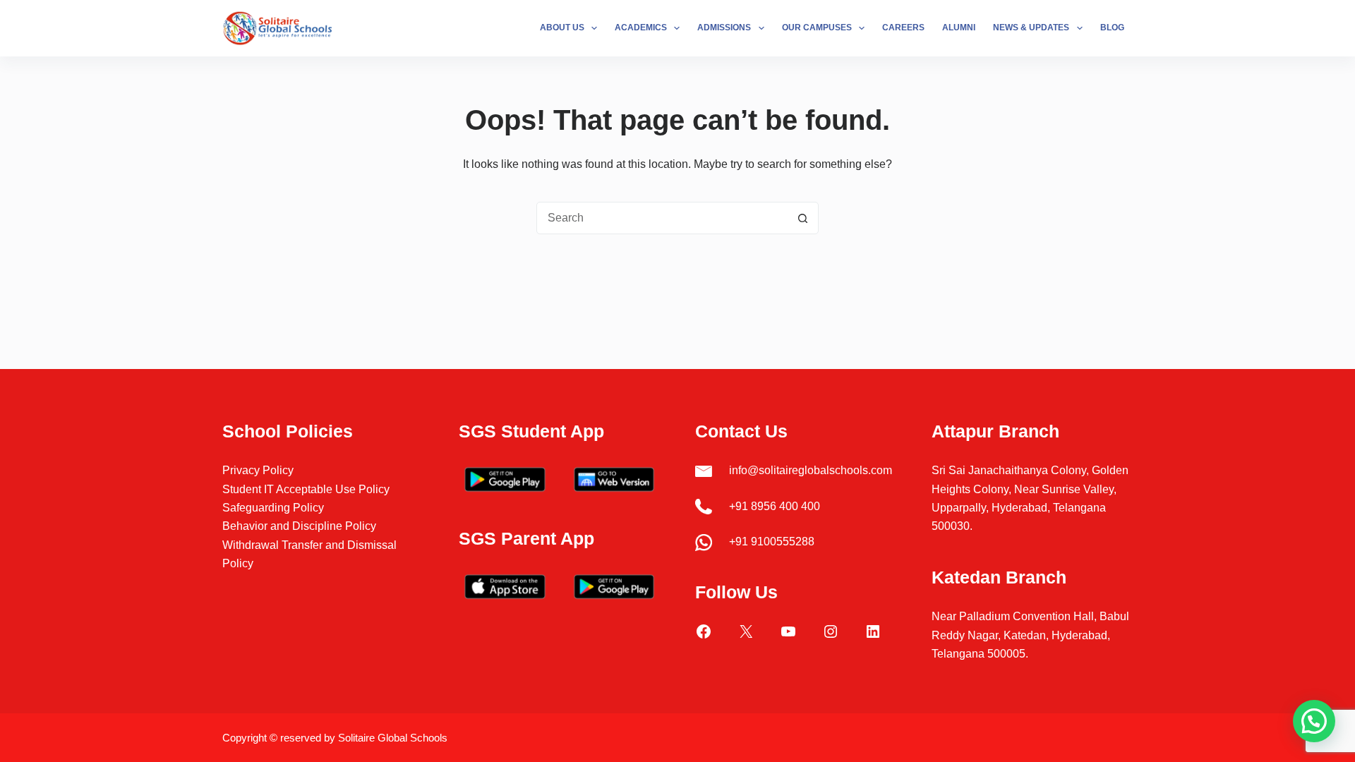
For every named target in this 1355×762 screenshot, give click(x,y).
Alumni (958, 27)
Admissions (724, 27)
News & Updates (1031, 27)
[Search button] (802, 218)
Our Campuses (817, 27)
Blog (1112, 27)
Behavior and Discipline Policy (299, 526)
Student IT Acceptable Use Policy (306, 489)
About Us (562, 27)
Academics (641, 27)
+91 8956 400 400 (774, 506)
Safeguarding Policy (273, 508)
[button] (1314, 721)
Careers (903, 27)
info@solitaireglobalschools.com (810, 470)
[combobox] (662, 218)
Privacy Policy (258, 470)
